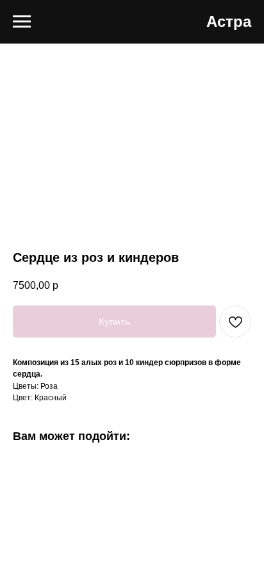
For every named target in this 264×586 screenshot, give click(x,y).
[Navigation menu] (22, 21)
